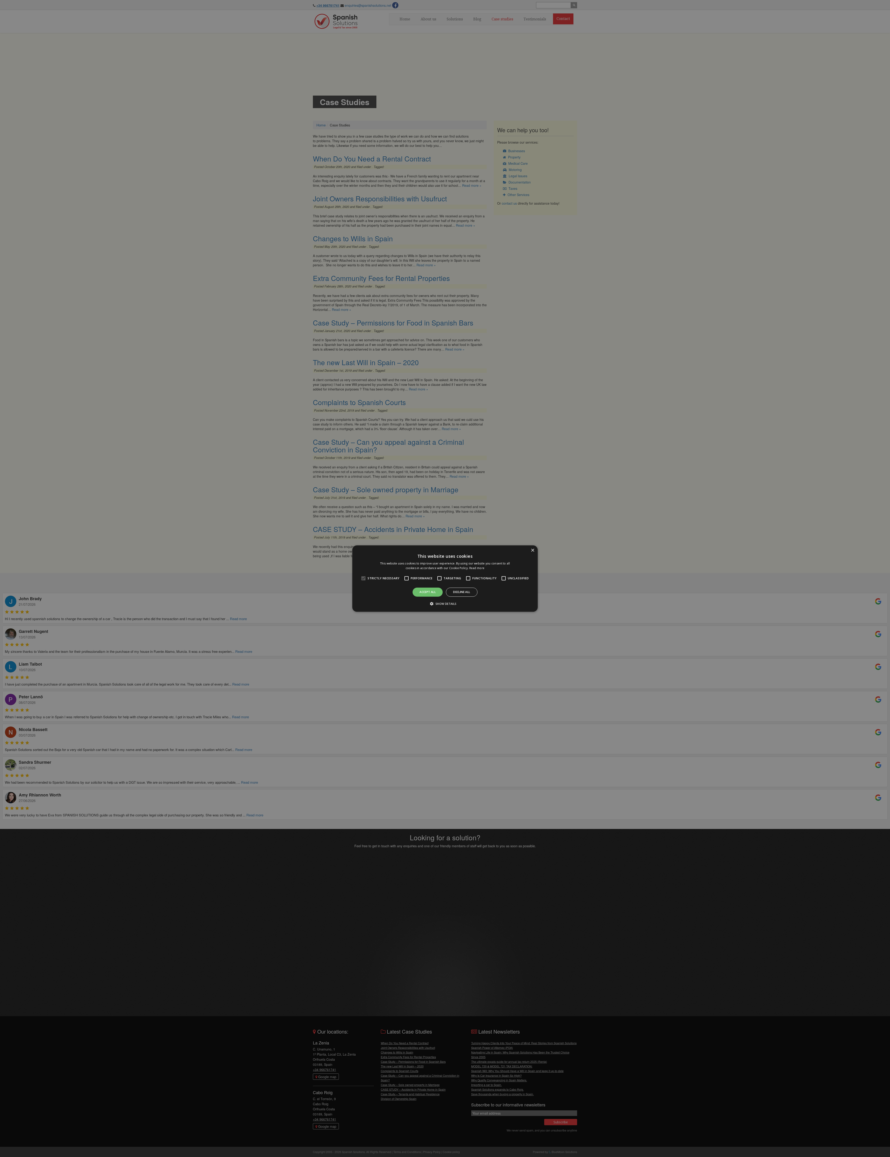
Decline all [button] (461, 592)
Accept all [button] (428, 592)
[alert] (445, 578)
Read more (477, 568)
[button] (444, 603)
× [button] (532, 550)
